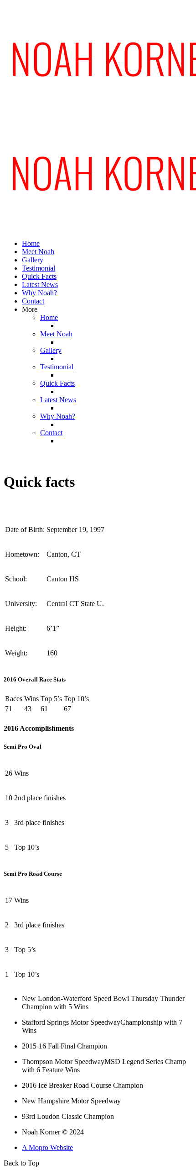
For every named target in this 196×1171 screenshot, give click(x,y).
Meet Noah (38, 251)
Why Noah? (39, 293)
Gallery (32, 260)
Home (31, 243)
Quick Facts (39, 276)
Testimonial (38, 268)
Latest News (40, 284)
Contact (33, 301)
